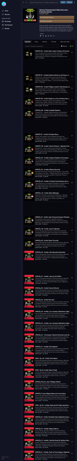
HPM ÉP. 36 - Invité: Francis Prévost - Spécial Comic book (53, 146)
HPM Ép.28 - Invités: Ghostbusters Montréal (50, 252)
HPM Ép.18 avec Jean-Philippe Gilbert (48, 382)
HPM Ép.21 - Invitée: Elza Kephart (46, 347)
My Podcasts (9, 25)
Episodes (27, 41)
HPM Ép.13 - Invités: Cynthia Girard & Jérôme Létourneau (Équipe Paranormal (53, 440)
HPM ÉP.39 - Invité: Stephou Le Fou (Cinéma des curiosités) (53, 98)
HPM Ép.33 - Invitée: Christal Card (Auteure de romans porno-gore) (53, 181)
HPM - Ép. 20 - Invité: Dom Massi (46, 358)
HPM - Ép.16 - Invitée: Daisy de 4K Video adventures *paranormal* (53, 405)
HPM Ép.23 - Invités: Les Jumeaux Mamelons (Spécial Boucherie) (53, 323)
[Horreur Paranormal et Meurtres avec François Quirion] (30, 23)
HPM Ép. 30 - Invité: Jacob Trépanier (47, 229)
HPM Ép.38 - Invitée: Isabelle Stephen (47, 110)
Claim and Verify (65, 41)
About (2, 458)
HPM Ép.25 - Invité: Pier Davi (44, 300)
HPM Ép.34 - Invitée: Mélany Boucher (47, 169)
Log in (63, 2)
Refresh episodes (47, 21)
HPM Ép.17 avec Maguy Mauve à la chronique (50, 393)
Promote (53, 41)
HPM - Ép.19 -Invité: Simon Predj (46, 370)
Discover (7, 14)
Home (6, 11)
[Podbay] (4, 6)
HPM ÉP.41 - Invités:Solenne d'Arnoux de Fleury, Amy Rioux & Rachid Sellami (53, 75)
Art (72, 46)
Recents (7, 28)
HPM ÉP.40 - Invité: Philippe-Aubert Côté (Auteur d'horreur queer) (53, 87)
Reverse (65, 46)
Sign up (69, 2)
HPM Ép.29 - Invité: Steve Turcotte (46, 240)
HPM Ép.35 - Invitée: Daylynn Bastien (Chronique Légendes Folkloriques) (53, 158)
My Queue (8, 21)
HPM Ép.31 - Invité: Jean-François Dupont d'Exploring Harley (53, 217)
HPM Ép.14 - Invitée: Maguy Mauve (47, 429)
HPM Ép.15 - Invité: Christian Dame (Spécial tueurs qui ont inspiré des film (53, 417)
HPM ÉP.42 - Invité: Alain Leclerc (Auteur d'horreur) (52, 51)
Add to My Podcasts (48, 17)
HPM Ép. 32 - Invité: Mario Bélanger (47, 193)
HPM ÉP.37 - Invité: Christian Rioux (47, 134)
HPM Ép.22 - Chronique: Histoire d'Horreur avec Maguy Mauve (53, 335)
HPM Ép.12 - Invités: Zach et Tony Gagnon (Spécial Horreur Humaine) (53, 452)
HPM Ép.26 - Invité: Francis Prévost (47, 288)
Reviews (44, 41)
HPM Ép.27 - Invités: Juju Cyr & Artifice (48, 276)
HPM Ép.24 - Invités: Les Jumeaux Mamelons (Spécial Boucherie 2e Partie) (53, 311)
